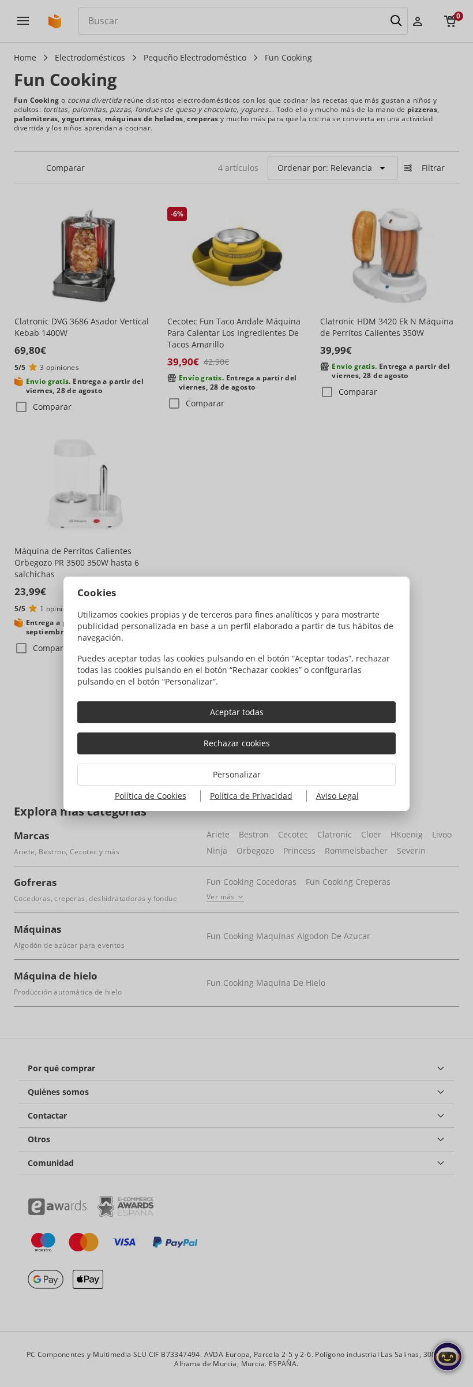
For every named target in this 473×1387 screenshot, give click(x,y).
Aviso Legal (337, 795)
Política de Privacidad (251, 795)
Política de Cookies (150, 795)
